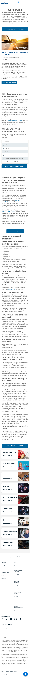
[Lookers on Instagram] (15, 619)
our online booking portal (14, 121)
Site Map (16, 596)
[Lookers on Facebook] (2, 619)
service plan (11, 289)
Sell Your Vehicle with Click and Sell (9, 671)
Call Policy (4, 578)
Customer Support (18, 578)
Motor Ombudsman (6, 582)
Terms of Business (18, 589)
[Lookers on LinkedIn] (20, 619)
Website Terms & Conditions (17, 566)
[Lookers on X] (6, 619)
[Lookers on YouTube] (11, 619)
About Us (4, 565)
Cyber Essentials (5, 572)
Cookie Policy (17, 574)
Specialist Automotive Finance (18, 607)
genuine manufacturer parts (11, 201)
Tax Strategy (16, 600)
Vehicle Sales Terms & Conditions (18, 571)
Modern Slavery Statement (17, 593)
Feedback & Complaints (16, 582)
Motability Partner (18, 603)
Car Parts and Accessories (7, 673)
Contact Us (4, 575)
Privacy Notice (17, 585)
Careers (3, 569)
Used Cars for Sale (6, 674)
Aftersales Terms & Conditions (18, 611)
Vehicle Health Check (8, 212)
